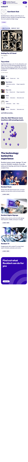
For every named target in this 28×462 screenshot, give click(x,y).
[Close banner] (1, 3)
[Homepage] (4, 7)
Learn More (5, 194)
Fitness (3, 22)
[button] (14, 134)
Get (25, 2)
